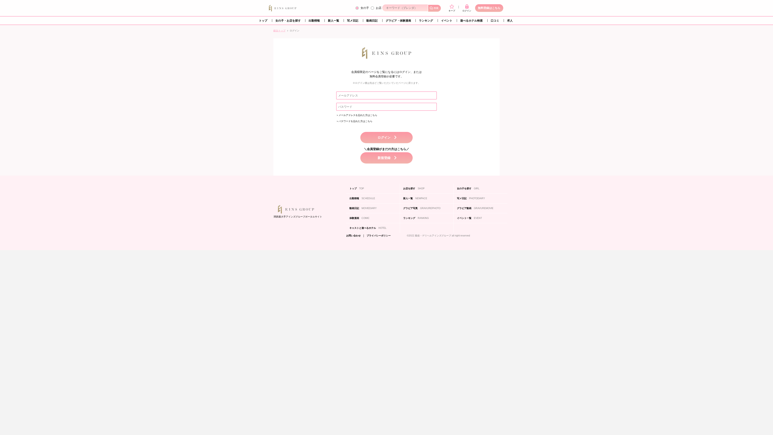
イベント (446, 20)
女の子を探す (468, 188)
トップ (263, 20)
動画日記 (372, 20)
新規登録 (384, 158)
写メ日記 (352, 20)
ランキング (426, 20)
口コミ (495, 20)
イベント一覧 (469, 218)
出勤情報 (314, 20)
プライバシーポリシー (379, 235)
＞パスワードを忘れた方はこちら (354, 121)
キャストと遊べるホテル (367, 228)
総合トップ (279, 30)
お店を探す (414, 188)
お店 (378, 7)
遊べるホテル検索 (471, 20)
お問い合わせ (353, 235)
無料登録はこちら (489, 7)
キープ (452, 10)
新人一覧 (333, 20)
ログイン (466, 10)
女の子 (365, 7)
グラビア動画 (475, 208)
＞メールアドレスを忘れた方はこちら (356, 115)
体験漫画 (359, 218)
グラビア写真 (421, 208)
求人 (510, 20)
